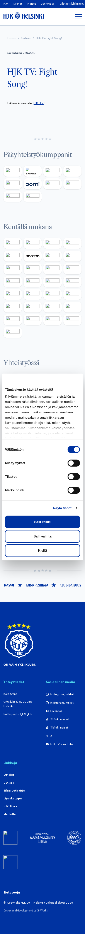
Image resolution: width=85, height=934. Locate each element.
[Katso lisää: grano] (52, 307)
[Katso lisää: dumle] (33, 307)
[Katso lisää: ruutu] (12, 183)
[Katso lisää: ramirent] (52, 294)
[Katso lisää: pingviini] (52, 243)
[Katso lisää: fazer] (12, 307)
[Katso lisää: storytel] (72, 256)
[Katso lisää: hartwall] (52, 171)
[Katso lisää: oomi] (33, 183)
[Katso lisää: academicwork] (12, 294)
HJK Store (10, 806)
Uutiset (26, 38)
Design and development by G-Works (25, 910)
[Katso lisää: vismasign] (52, 319)
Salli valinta (42, 536)
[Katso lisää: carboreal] (33, 243)
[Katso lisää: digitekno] (12, 268)
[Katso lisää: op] (72, 171)
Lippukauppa (12, 798)
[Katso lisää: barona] (33, 256)
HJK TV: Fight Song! (49, 38)
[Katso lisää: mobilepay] (12, 243)
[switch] (74, 463)
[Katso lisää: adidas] (33, 171)
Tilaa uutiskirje (14, 790)
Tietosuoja (11, 892)
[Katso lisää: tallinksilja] (72, 183)
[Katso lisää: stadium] (12, 196)
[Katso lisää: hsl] (72, 294)
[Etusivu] (23, 15)
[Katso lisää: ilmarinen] (52, 281)
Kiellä (42, 550)
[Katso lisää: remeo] (72, 319)
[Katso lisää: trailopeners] (72, 243)
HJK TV (39, 103)
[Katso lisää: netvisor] (33, 319)
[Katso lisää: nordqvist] (12, 256)
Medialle (9, 814)
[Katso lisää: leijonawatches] (52, 268)
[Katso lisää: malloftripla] (33, 294)
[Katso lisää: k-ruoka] (72, 307)
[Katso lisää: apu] (72, 268)
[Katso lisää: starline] (33, 281)
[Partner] (10, 838)
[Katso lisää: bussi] (72, 281)
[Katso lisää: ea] (12, 319)
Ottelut (8, 775)
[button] (78, 16)
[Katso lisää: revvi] (12, 171)
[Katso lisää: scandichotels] (12, 332)
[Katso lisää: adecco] (52, 256)
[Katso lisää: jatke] (33, 268)
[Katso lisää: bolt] (52, 183)
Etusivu (11, 38)
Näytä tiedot (62, 508)
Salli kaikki (42, 522)
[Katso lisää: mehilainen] (33, 196)
